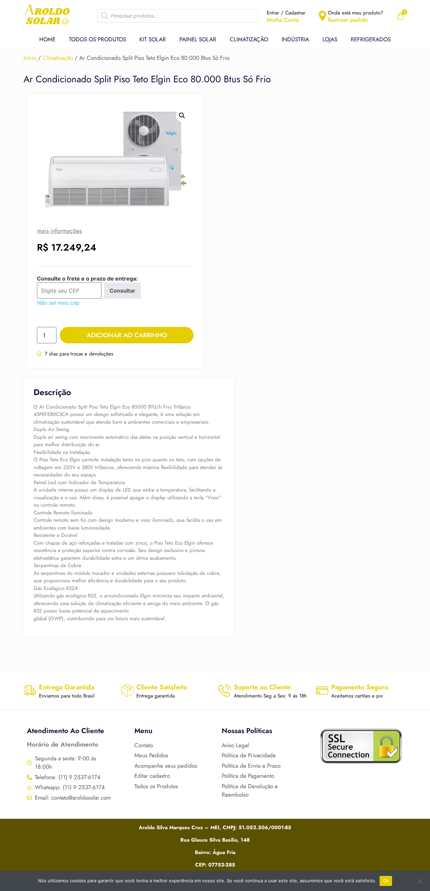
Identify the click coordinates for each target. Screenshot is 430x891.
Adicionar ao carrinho (127, 335)
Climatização (249, 39)
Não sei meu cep (58, 302)
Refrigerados (371, 39)
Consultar (122, 290)
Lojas (329, 39)
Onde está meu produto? (355, 12)
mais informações (59, 230)
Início (30, 58)
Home (47, 39)
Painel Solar (197, 39)
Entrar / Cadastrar (286, 12)
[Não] (419, 881)
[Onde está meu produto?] (322, 16)
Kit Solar (152, 39)
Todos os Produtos (97, 39)
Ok (386, 880)
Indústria (295, 39)
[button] (182, 116)
